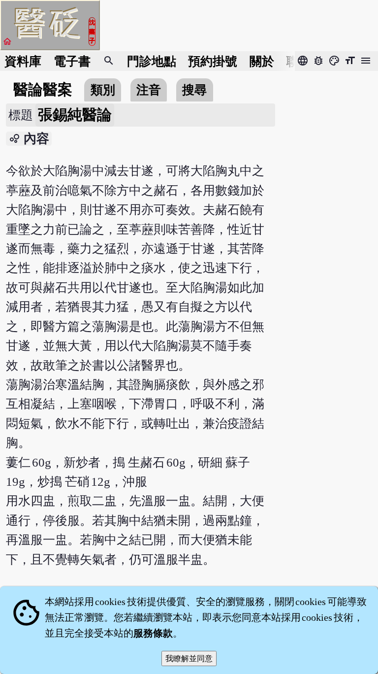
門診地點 (151, 61)
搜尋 (194, 90)
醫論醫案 (42, 90)
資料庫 (22, 61)
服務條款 (153, 633)
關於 (262, 61)
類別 (103, 90)
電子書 (72, 61)
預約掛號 (212, 61)
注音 (148, 90)
